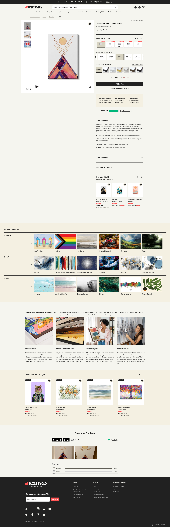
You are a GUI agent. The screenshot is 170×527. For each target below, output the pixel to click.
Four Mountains (101, 199)
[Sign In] (139, 7)
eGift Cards (116, 491)
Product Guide (139, 39)
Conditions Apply (134, 102)
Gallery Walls (100, 12)
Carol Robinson (60, 409)
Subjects (50, 12)
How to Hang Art (97, 489)
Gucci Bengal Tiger (31, 407)
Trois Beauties (60, 407)
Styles (60, 12)
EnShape (130, 201)
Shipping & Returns (104, 167)
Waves (114, 199)
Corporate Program (118, 486)
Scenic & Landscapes (35, 16)
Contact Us (96, 500)
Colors (110, 12)
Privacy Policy (76, 491)
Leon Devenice (122, 409)
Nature (44, 16)
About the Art (102, 120)
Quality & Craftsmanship (79, 489)
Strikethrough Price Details (100, 497)
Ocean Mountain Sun (135, 199)
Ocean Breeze (91, 407)
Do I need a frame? (137, 64)
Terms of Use (76, 497)
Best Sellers (39, 12)
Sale (132, 12)
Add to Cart (120, 84)
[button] (101, 45)
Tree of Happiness (124, 407)
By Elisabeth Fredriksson (103, 26)
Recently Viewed (160, 525)
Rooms (88, 12)
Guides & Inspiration (98, 494)
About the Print (102, 157)
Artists (79, 12)
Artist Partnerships (78, 494)
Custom (118, 12)
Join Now (55, 499)
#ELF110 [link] (59, 16)
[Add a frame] (39, 87)
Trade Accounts (117, 489)
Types (69, 12)
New (126, 12)
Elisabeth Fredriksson (102, 201)
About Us (75, 486)
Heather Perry (28, 409)
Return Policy (96, 491)
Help (94, 486)
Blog (74, 500)
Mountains (51, 16)
